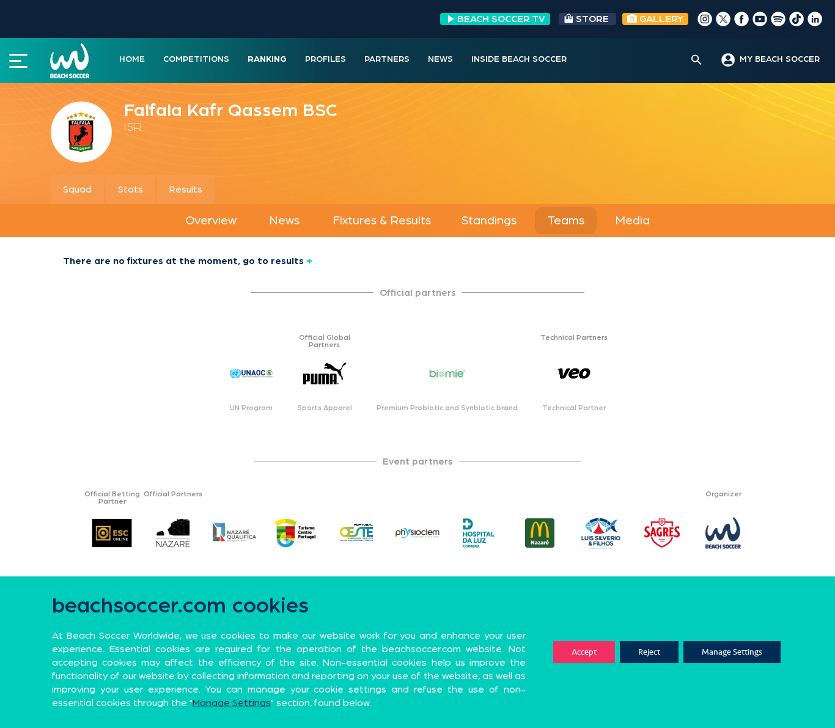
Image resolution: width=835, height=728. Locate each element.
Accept (584, 652)
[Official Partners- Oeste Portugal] (356, 533)
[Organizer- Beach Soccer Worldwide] (723, 533)
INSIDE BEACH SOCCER (519, 59)
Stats (130, 189)
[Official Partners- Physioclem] (417, 533)
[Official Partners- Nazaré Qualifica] (234, 533)
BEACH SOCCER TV (501, 19)
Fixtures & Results (382, 221)
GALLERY (660, 19)
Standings (489, 221)
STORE (592, 19)
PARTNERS (387, 59)
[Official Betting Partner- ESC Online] (111, 533)
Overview (211, 221)
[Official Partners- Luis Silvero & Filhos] (600, 533)
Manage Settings (732, 652)
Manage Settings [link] (232, 703)
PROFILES (325, 59)
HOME (132, 59)
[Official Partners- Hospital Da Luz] (478, 533)
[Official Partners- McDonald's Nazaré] (539, 533)
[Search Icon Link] (697, 60)
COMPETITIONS (196, 59)
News (284, 221)
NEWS (440, 59)
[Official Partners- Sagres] (662, 533)
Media (632, 221)
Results (185, 189)
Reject (649, 652)
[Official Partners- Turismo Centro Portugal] (295, 533)
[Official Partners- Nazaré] (173, 533)
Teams (565, 221)
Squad (77, 189)
